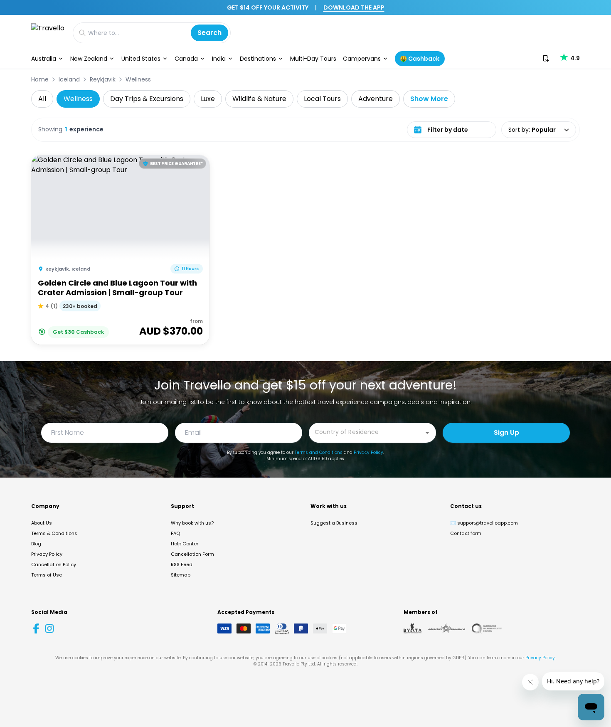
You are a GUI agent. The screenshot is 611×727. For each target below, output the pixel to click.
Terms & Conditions (54, 533)
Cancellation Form (192, 554)
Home (40, 79)
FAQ (175, 533)
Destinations (258, 58)
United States (140, 58)
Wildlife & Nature (259, 99)
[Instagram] (49, 628)
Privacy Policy (368, 452)
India (219, 58)
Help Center (184, 543)
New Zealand (88, 58)
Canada (186, 58)
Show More (429, 99)
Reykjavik (103, 79)
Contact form (465, 533)
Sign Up (506, 432)
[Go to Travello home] (47, 32)
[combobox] (366, 432)
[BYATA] (412, 628)
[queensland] (487, 628)
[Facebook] (36, 628)
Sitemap (180, 575)
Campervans (362, 58)
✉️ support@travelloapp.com (484, 523)
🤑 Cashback (419, 58)
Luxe (208, 99)
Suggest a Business (333, 523)
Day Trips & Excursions (146, 99)
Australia (43, 58)
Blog (36, 543)
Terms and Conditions (318, 452)
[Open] (427, 433)
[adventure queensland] (446, 628)
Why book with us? (192, 523)
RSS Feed (181, 564)
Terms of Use (46, 575)
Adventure (375, 99)
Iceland (69, 79)
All (42, 99)
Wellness (138, 79)
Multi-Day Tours (313, 58)
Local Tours (322, 99)
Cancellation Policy (53, 564)
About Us (41, 523)
